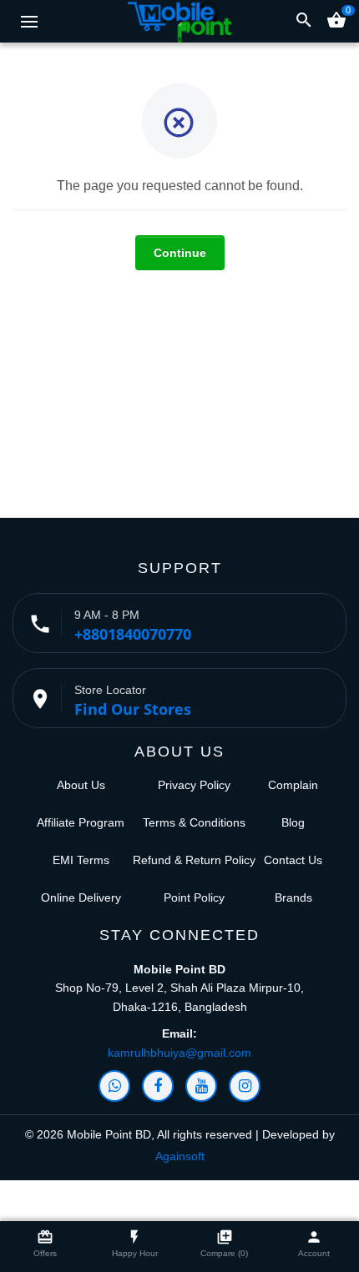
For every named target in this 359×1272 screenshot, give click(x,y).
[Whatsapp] (114, 1086)
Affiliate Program (80, 822)
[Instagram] (244, 1086)
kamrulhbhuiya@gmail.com (179, 1052)
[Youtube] (201, 1086)
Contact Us (293, 860)
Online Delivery (81, 897)
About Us (81, 785)
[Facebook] (158, 1086)
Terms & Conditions (194, 822)
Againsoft (180, 1156)
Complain (293, 785)
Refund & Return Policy (194, 860)
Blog (293, 822)
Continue (180, 252)
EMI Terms (81, 860)
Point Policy (194, 897)
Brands (293, 897)
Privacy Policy (194, 785)
